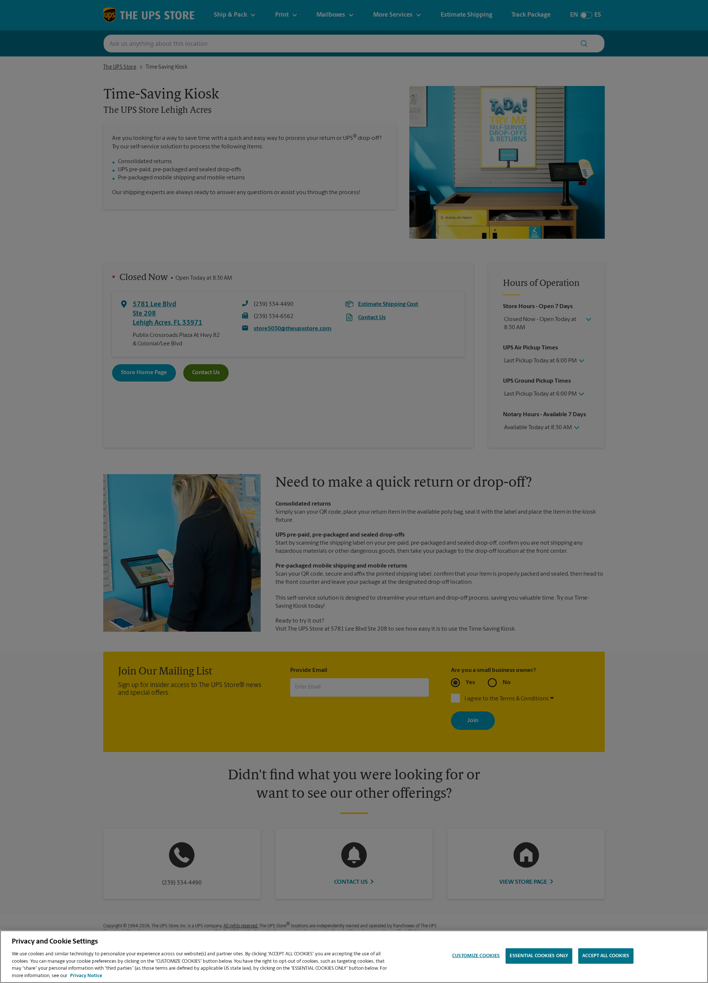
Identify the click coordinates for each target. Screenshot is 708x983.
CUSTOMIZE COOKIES (476, 955)
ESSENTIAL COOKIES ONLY (539, 955)
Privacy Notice (86, 975)
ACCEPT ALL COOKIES (605, 955)
